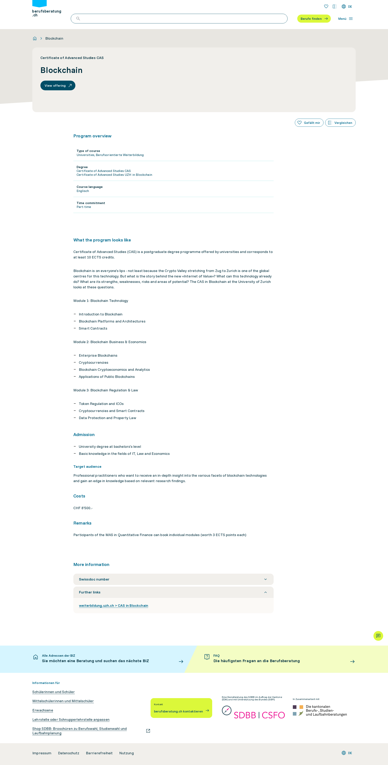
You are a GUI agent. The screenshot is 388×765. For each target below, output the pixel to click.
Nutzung (126, 753)
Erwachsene (42, 710)
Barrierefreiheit (99, 753)
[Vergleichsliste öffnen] (335, 6)
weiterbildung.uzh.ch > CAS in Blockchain (113, 605)
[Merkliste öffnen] (326, 6)
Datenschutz (68, 753)
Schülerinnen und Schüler (53, 692)
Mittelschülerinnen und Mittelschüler (63, 701)
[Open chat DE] (378, 636)
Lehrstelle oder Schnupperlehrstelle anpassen (71, 719)
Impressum (42, 753)
